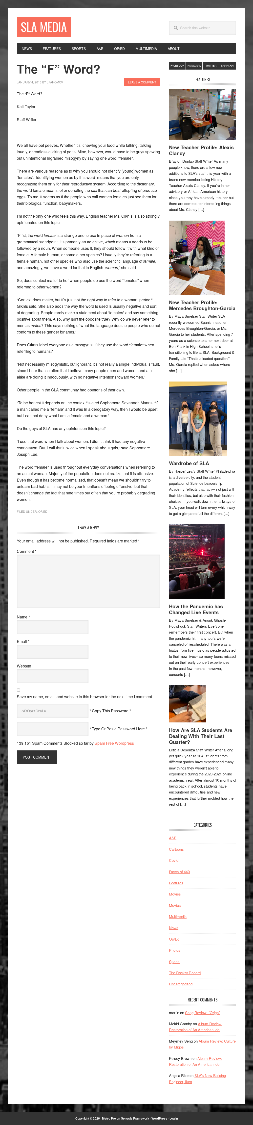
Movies (175, 893)
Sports (174, 961)
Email (23, 641)
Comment (26, 551)
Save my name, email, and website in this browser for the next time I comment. (85, 696)
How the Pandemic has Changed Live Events (196, 609)
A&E (172, 837)
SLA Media (44, 26)
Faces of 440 (179, 871)
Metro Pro (109, 1118)
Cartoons (176, 849)
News (173, 927)
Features (176, 882)
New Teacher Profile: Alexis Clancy (201, 150)
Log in (173, 1118)
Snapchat (227, 65)
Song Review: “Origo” (202, 1012)
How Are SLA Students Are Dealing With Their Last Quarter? (200, 735)
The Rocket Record (185, 972)
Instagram (194, 65)
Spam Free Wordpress (114, 743)
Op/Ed (42, 511)
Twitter (211, 65)
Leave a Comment (142, 82)
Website (24, 666)
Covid (173, 860)
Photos (174, 950)
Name (23, 617)
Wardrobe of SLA (189, 463)
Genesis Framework (135, 1118)
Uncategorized (180, 983)
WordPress (159, 1118)
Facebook (177, 65)
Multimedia (178, 916)
